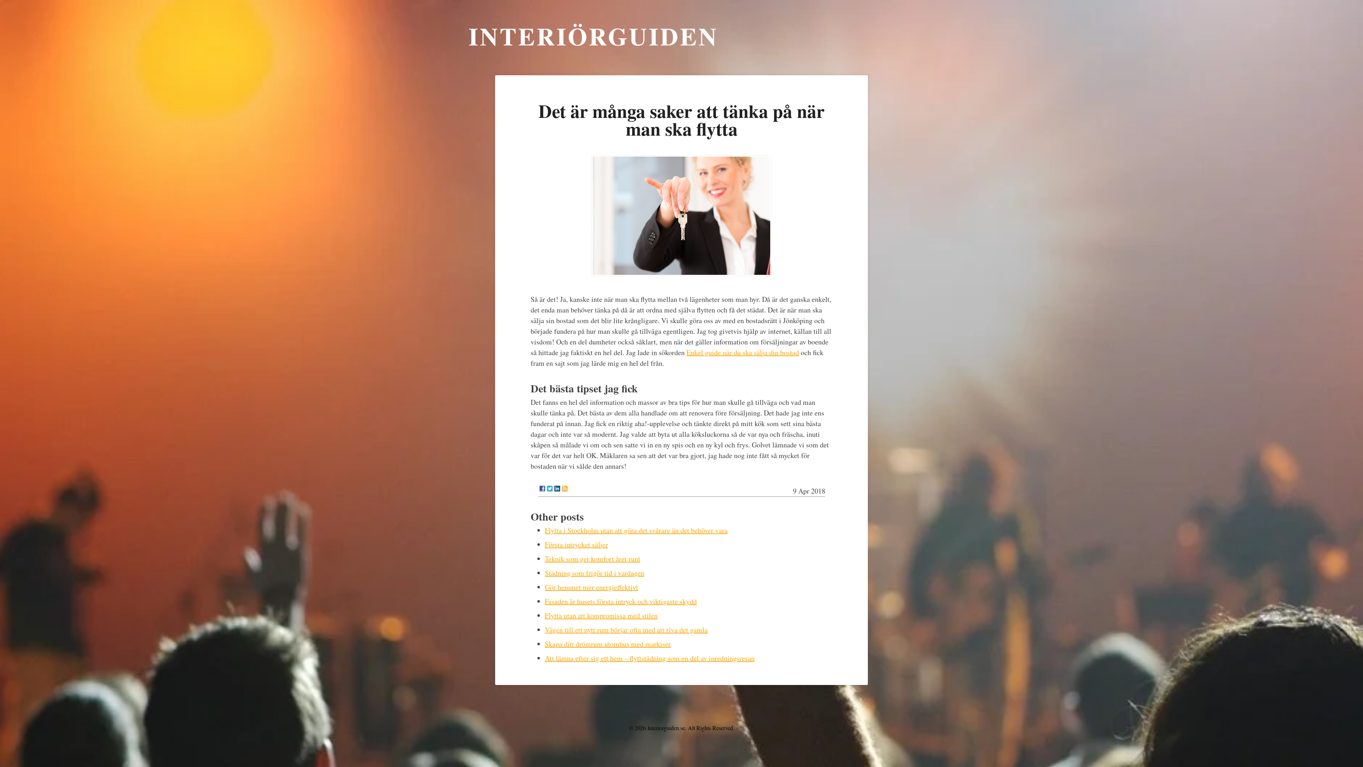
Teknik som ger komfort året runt (592, 559)
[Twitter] (550, 488)
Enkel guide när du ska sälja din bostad (742, 352)
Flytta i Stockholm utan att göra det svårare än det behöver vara (636, 530)
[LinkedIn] (557, 488)
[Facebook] (542, 488)
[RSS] (565, 488)
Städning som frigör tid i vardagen (594, 573)
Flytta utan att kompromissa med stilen (601, 615)
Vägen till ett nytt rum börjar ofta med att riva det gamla (626, 630)
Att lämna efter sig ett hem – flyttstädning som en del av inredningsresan (650, 658)
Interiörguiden (593, 36)
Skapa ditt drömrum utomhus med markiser (608, 644)
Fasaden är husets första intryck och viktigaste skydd (621, 601)
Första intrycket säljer (576, 544)
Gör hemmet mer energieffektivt (591, 587)
